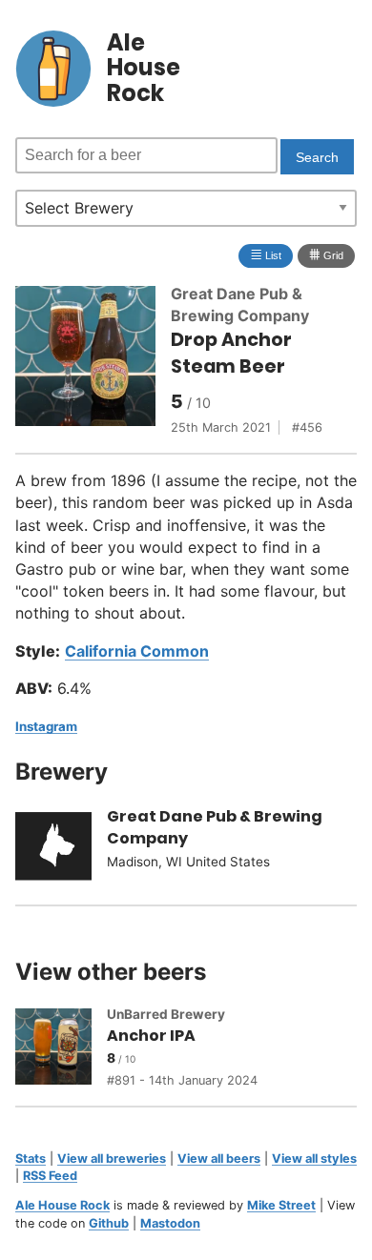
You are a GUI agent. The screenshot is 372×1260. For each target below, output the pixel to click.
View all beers (218, 1158)
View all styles (314, 1158)
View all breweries (111, 1158)
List (265, 254)
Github (109, 1223)
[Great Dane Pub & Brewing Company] (61, 849)
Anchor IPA (151, 1036)
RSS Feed (50, 1176)
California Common (137, 650)
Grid (326, 254)
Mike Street (281, 1205)
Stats (30, 1158)
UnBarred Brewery (166, 1014)
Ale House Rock (62, 1205)
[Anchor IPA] (61, 1049)
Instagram (46, 726)
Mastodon (170, 1223)
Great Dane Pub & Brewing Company (214, 827)
